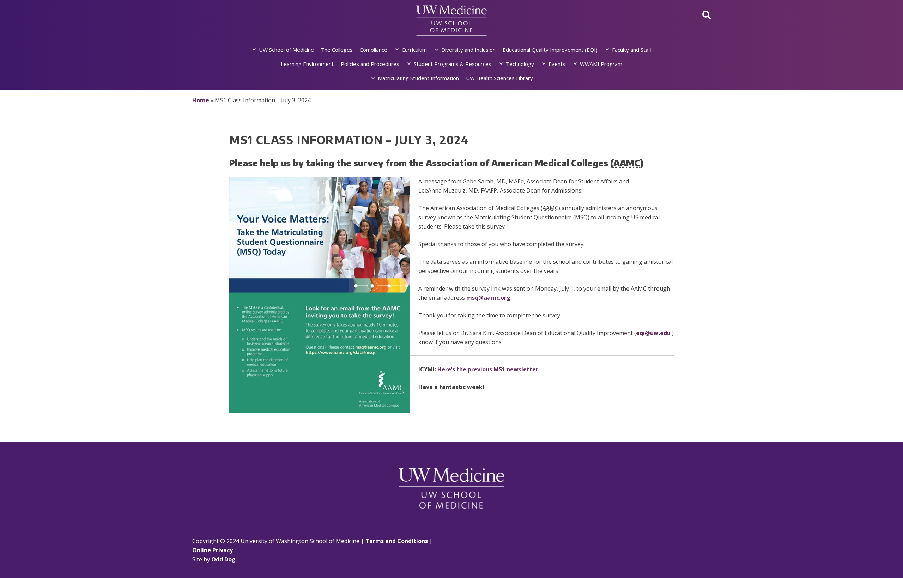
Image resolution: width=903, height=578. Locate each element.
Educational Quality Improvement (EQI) (550, 49)
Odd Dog (223, 559)
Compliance (373, 49)
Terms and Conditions (396, 541)
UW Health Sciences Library (499, 77)
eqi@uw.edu (653, 333)
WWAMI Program (601, 63)
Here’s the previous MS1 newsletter (487, 369)
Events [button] (557, 63)
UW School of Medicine (286, 49)
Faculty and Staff (632, 49)
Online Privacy (212, 550)
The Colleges (337, 49)
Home (200, 100)
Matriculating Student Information (418, 77)
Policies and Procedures (370, 63)
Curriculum (414, 49)
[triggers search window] (706, 14)
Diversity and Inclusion (468, 49)
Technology (520, 63)
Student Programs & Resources (452, 63)
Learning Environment (307, 63)
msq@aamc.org (488, 298)
